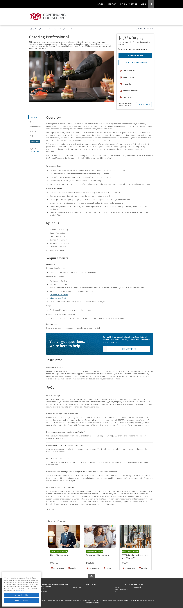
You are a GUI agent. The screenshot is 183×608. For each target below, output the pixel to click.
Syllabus (33, 122)
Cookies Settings (21, 600)
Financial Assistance (121, 589)
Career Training (78, 587)
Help (116, 592)
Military (117, 587)
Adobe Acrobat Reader (58, 298)
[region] (21, 589)
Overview (33, 117)
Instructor (34, 131)
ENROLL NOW (135, 55)
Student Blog (138, 587)
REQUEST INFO (144, 104)
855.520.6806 (34, 151)
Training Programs (40, 29)
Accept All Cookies (21, 595)
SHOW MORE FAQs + (54, 509)
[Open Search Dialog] (151, 4)
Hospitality (52, 29)
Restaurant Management (98, 555)
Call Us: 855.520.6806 (144, 29)
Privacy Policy (94, 603)
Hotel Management (59, 555)
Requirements (35, 127)
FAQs (32, 136)
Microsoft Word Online (59, 295)
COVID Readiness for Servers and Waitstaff (135, 556)
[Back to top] (91, 584)
